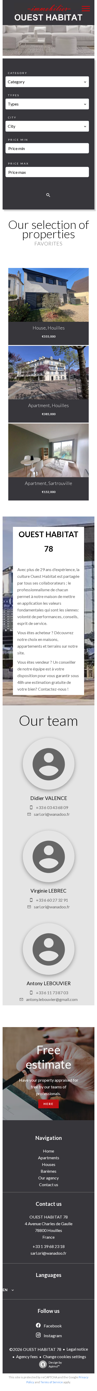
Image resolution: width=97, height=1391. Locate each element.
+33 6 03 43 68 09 (52, 807)
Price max (18, 163)
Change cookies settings (64, 1356)
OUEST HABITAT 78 (48, 1216)
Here (48, 1104)
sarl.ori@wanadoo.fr (52, 814)
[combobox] (47, 82)
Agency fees (27, 1356)
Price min (18, 139)
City (12, 117)
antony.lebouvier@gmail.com (52, 999)
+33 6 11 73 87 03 (52, 992)
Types (13, 95)
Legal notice (77, 1349)
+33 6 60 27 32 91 (52, 900)
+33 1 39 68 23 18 (49, 1246)
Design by (55, 1364)
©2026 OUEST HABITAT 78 (35, 1349)
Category (17, 72)
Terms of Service (51, 1382)
